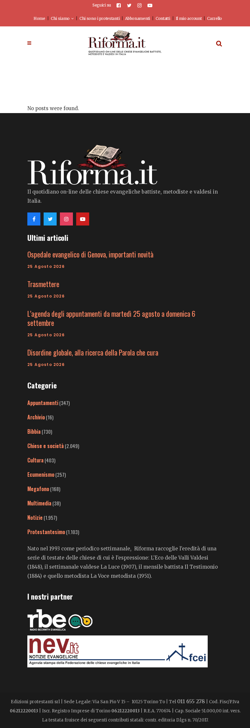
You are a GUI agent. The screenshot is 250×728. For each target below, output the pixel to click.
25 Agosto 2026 (46, 266)
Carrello (214, 18)
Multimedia (39, 503)
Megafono (38, 489)
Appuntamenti (42, 403)
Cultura (35, 460)
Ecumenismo (40, 474)
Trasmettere (43, 284)
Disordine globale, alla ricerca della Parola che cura (92, 352)
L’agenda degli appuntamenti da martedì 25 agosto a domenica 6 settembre (111, 318)
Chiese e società (45, 446)
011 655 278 (191, 701)
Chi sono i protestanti (99, 18)
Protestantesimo (46, 532)
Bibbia (34, 431)
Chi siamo (60, 18)
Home (39, 18)
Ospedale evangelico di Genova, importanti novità (90, 254)
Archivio (36, 417)
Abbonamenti (137, 18)
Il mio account (189, 18)
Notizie (35, 517)
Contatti (163, 18)
